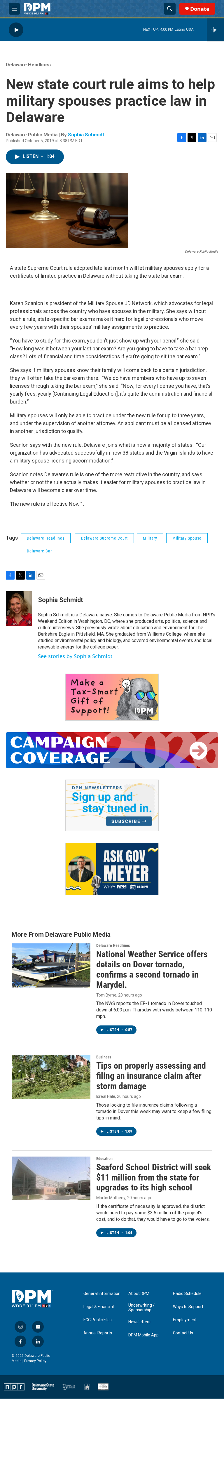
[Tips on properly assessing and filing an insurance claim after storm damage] (51, 1077)
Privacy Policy (35, 1361)
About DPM (138, 1293)
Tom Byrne (106, 995)
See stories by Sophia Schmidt (75, 656)
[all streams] (215, 29)
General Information (101, 1293)
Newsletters (139, 1322)
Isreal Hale (105, 1096)
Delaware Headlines (28, 64)
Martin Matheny (110, 1197)
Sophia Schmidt (86, 135)
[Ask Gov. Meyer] (112, 869)
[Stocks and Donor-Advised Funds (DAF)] (112, 697)
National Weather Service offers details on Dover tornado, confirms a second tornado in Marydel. (152, 969)
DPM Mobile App (143, 1335)
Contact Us (183, 1333)
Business (103, 1057)
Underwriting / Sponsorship (141, 1307)
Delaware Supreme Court (104, 538)
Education (104, 1158)
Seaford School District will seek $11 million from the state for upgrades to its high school (153, 1177)
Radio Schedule (187, 1293)
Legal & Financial (98, 1307)
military (150, 538)
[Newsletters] (112, 805)
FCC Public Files (97, 1320)
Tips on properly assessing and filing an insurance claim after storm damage (151, 1075)
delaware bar (39, 551)
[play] (16, 29)
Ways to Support (188, 1307)
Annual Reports (97, 1333)
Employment (185, 1320)
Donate (199, 9)
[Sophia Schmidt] (19, 608)
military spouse (187, 538)
